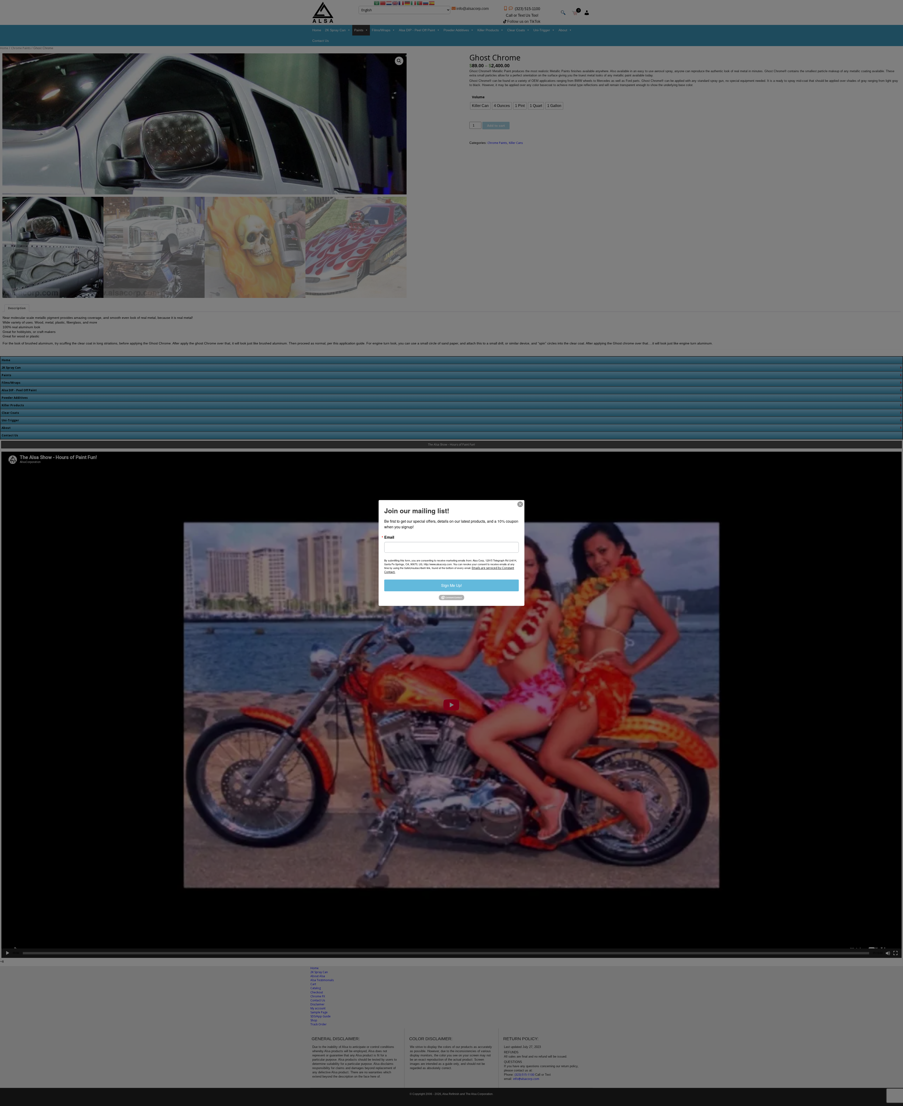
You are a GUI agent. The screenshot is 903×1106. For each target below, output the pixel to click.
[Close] (520, 504)
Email (389, 537)
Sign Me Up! (451, 585)
